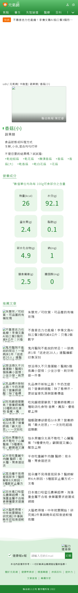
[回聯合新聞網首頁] (5, 5)
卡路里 (24, 84)
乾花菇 (29, 158)
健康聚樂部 (27, 572)
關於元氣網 (11, 572)
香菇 (61, 158)
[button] (72, 12)
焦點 (6, 12)
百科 (59, 12)
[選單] (73, 4)
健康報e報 (20, 555)
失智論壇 (32, 12)
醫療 (47, 12)
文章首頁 (32, 578)
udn (5, 84)
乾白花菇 (40, 164)
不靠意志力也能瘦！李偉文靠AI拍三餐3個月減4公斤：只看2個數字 (43, 20)
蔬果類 (34, 84)
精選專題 (43, 572)
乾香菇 (23, 164)
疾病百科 (57, 572)
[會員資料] (67, 4)
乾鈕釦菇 (13, 158)
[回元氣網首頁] (14, 4)
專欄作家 (46, 578)
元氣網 (14, 84)
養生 (18, 12)
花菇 (55, 164)
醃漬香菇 (46, 158)
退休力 (69, 572)
